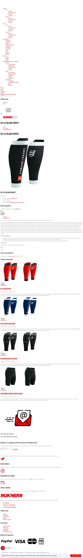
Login (4, 103)
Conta (13, 256)
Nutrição (4, 55)
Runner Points (5, 528)
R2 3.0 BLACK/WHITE (7, 129)
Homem (4, 8)
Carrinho (5, 513)
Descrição (5, 216)
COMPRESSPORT (13, 202)
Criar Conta (5, 102)
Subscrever (15, 449)
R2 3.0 (8, 202)
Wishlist (2, 214)
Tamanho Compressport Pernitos (7, 209)
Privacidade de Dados (9, 507)
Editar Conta (5, 515)
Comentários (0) (6, 218)
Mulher (4, 23)
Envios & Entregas (6, 526)
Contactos (6, 503)
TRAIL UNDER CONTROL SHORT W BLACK (12, 393)
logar (9, 256)
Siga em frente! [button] (75, 555)
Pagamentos (5, 530)
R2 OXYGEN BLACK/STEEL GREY (9, 358)
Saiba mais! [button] (54, 555)
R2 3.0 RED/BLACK (6, 289)
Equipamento (5, 39)
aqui (31, 479)
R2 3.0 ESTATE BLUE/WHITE (8, 324)
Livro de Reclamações (7, 531)
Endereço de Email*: (4, 448)
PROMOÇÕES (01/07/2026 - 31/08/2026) (11, 61)
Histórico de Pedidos (7, 519)
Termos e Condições (9, 505)
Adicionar (3, 213)
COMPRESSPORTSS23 (20, 202)
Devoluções (5, 527)
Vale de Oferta (6, 516)
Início (4, 126)
